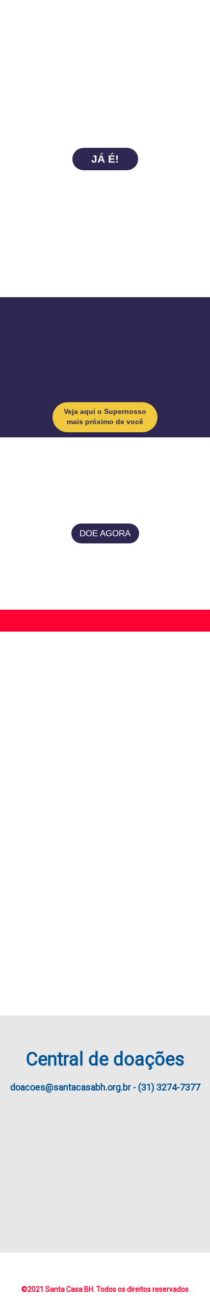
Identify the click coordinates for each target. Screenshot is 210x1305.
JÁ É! (105, 159)
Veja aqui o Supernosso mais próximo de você (105, 416)
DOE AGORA (105, 533)
